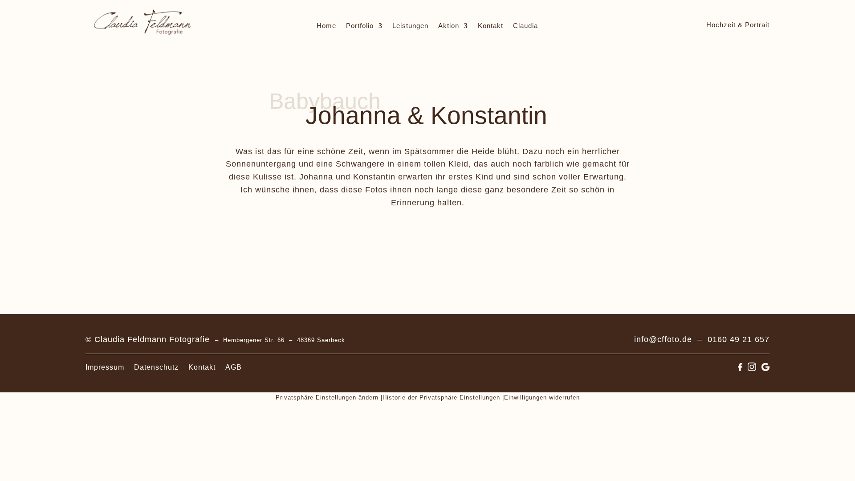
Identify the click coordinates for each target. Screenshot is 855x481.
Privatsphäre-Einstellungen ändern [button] (327, 397)
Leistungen (410, 26)
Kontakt (490, 26)
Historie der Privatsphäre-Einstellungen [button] (441, 397)
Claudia (525, 26)
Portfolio (360, 26)
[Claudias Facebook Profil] (740, 368)
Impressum (105, 367)
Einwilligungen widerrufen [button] (542, 397)
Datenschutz (156, 367)
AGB (233, 367)
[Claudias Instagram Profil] (752, 368)
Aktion (448, 26)
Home (326, 26)
